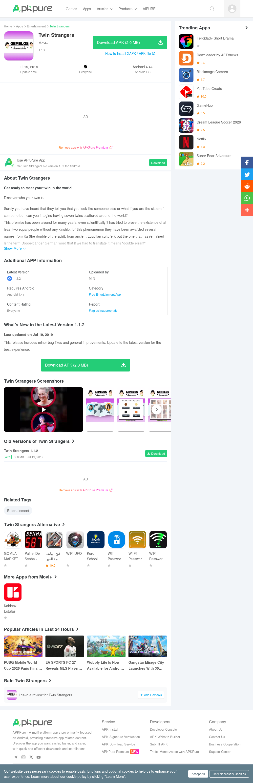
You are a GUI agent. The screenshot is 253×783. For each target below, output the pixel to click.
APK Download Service (118, 744)
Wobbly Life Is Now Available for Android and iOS (105, 665)
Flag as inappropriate (103, 310)
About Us (215, 729)
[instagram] (23, 757)
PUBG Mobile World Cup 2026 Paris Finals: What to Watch (23, 665)
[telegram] (16, 757)
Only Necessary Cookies (229, 774)
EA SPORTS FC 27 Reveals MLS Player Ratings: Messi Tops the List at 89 (62, 665)
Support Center (220, 751)
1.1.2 (17, 278)
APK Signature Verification (121, 736)
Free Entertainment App (105, 294)
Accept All (198, 774)
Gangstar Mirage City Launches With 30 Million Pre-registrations (146, 665)
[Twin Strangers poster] (100, 409)
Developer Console (163, 729)
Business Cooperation (224, 744)
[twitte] (31, 757)
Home (8, 26)
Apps (19, 26)
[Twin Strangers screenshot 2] (162, 409)
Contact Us (217, 736)
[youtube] (39, 757)
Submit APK (159, 744)
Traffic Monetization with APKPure (174, 751)
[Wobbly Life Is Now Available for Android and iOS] (106, 646)
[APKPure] (32, 9)
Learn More (115, 776)
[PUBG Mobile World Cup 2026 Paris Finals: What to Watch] (23, 646)
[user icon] (232, 8)
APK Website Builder (165, 736)
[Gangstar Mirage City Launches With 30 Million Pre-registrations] (147, 646)
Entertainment (36, 26)
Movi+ (43, 42)
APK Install (110, 729)
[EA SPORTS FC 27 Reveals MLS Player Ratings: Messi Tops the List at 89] (64, 646)
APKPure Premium (115, 751)
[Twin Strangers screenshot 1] (131, 409)
